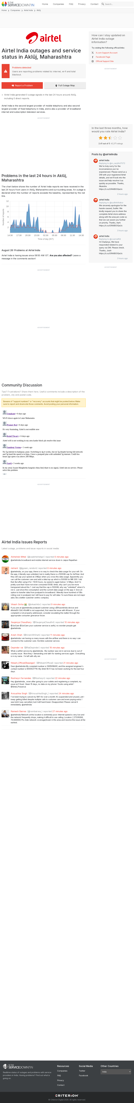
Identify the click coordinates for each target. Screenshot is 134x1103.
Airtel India (28, 10)
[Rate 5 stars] (120, 138)
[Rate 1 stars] (101, 138)
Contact (94, 4)
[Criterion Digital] (67, 1096)
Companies (58, 4)
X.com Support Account (106, 52)
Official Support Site (105, 61)
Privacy (82, 4)
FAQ (71, 4)
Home (45, 4)
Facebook (83, 1075)
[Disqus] (44, 441)
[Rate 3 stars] (110, 138)
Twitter (82, 1071)
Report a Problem (24, 85)
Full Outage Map (66, 85)
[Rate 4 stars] (115, 138)
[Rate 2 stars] (105, 138)
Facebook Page (103, 57)
